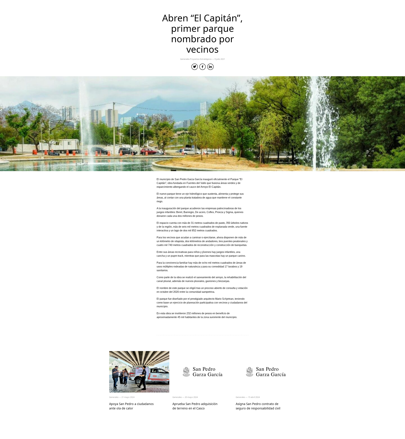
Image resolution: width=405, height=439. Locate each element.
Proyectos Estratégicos (201, 59)
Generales (185, 59)
